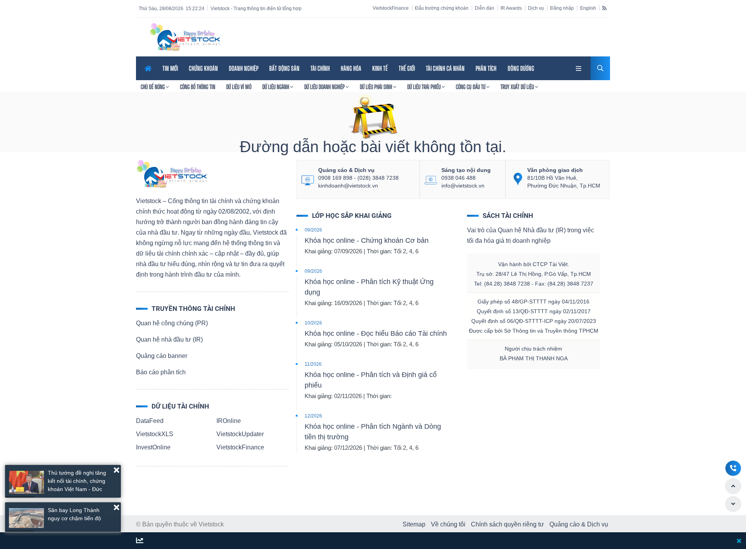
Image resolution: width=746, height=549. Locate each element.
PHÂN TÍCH (486, 68)
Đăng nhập (562, 8)
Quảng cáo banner (161, 356)
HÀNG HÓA (351, 68)
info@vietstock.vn (463, 185)
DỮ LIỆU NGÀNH (276, 86)
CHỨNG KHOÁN (203, 68)
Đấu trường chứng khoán (442, 8)
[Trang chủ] (171, 173)
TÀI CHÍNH (320, 68)
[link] (579, 67)
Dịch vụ (536, 8)
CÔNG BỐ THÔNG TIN (197, 86)
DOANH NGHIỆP (243, 68)
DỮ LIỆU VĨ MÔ (238, 86)
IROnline (228, 420)
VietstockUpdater (240, 434)
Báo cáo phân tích (161, 372)
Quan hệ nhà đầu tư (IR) (169, 339)
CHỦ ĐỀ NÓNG (153, 86)
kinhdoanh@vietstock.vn (348, 185)
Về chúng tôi (448, 524)
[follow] (139, 541)
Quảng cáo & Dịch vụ (578, 524)
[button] (116, 470)
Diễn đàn (484, 8)
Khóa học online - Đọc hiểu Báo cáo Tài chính (376, 333)
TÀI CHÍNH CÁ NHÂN (445, 68)
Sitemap (414, 524)
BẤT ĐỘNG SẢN (284, 68)
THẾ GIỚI (407, 68)
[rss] (604, 8)
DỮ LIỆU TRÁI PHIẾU (424, 86)
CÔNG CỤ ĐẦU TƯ (471, 86)
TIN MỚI (170, 68)
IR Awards (511, 8)
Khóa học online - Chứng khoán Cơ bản (367, 240)
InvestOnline (153, 447)
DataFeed (150, 420)
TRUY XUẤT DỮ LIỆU (517, 86)
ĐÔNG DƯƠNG (520, 68)
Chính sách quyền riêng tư (507, 524)
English (588, 8)
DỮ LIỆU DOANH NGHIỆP (325, 86)
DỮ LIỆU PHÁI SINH (376, 86)
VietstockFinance (391, 8)
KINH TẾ (380, 68)
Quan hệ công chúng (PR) (172, 323)
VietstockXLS (154, 434)
